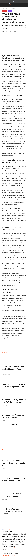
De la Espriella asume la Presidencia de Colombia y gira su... (13, 463)
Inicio (3, 8)
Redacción (5, 31)
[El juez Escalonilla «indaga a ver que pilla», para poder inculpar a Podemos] (14, 378)
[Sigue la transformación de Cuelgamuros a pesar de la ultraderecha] (14, 503)
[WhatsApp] (10, 34)
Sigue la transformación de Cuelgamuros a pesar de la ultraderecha (12, 511)
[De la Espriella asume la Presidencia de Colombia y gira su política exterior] (14, 454)
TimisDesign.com (6, 555)
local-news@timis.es (14, 547)
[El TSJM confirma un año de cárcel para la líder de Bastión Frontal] (14, 488)
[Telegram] (13, 34)
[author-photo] (5, 351)
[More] (17, 34)
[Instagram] (6, 552)
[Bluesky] (15, 551)
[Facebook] (3, 34)
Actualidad (8, 8)
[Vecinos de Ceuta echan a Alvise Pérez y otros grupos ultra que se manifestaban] (14, 472)
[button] (2, 5)
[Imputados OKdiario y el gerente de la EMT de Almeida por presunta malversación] (14, 394)
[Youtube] (12, 552)
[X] (6, 34)
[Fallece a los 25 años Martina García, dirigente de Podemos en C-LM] (14, 360)
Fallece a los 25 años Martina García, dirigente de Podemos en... (13, 369)
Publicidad (14, 555)
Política (13, 8)
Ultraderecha (5, 449)
